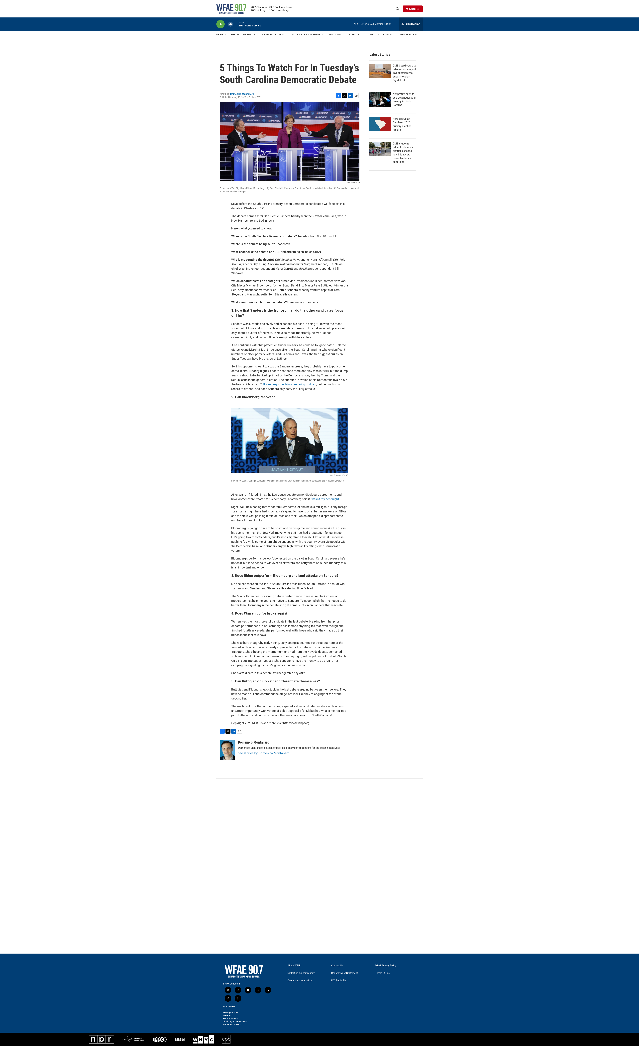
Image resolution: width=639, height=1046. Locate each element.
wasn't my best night (325, 499)
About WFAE (294, 965)
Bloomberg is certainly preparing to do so (289, 384)
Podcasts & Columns (306, 34)
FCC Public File (338, 980)
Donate (414, 8)
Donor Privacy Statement (344, 973)
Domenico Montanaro (242, 94)
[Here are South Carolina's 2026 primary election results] (380, 124)
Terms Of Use (382, 973)
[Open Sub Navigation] (226, 34)
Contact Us (337, 965)
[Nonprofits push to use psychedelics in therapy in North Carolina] (380, 99)
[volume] (230, 24)
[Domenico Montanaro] (227, 750)
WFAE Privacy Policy (385, 965)
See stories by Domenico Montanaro (263, 753)
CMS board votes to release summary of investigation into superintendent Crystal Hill (404, 73)
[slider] (235, 24)
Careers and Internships (300, 980)
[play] (220, 24)
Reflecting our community (301, 973)
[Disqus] (319, 823)
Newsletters (409, 34)
